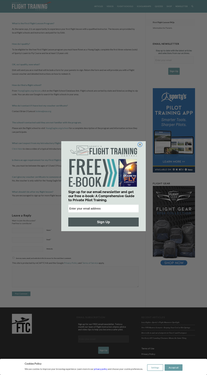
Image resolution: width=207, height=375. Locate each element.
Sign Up (103, 222)
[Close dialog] (140, 144)
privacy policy (100, 369)
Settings (155, 367)
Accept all (173, 367)
